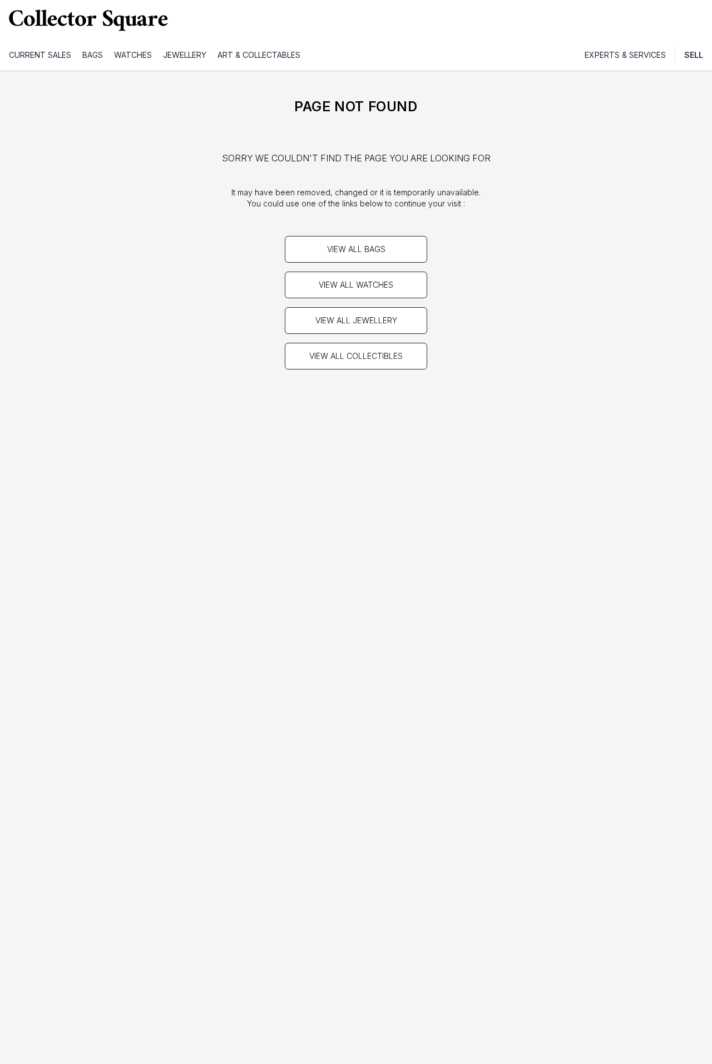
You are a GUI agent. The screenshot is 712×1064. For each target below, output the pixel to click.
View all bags (356, 249)
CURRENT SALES (40, 55)
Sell (693, 55)
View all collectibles (356, 356)
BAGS (92, 55)
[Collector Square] (89, 20)
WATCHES (133, 55)
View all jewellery (356, 320)
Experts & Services (625, 55)
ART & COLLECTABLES (258, 55)
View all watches (356, 284)
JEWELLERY (184, 55)
